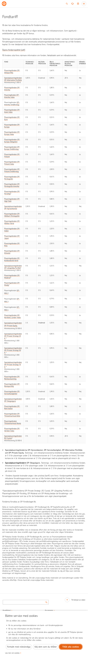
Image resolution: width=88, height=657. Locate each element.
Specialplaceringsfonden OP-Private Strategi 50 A (13, 350)
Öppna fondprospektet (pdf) (13, 50)
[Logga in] (78, 3)
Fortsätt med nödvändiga (18, 646)
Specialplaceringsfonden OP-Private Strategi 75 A (13, 364)
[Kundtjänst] (72, 3)
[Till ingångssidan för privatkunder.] (4, 3)
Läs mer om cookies (12, 653)
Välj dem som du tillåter (45, 646)
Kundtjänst (7, 610)
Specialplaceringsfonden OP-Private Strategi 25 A (13, 336)
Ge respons (49, 610)
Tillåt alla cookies (70, 646)
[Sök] (67, 3)
